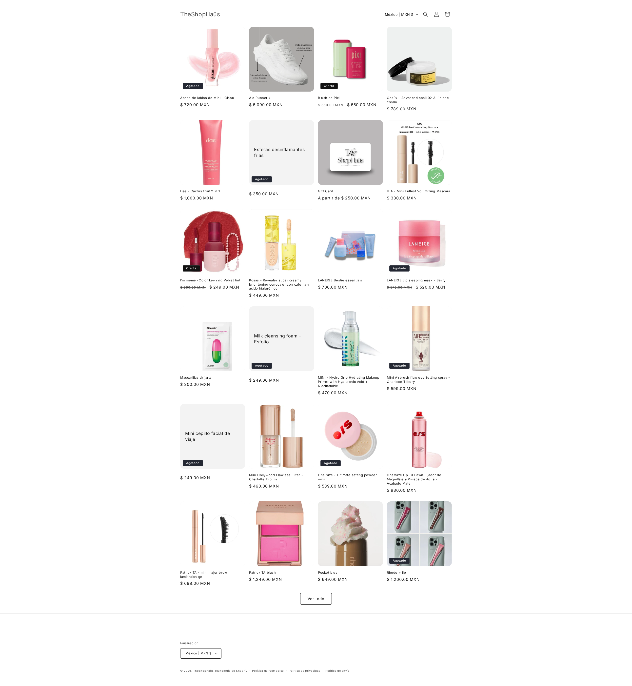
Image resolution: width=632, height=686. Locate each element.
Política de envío (337, 670)
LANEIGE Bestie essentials (340, 280)
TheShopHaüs (203, 670)
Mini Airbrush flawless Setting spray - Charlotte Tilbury (418, 379)
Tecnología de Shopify (231, 670)
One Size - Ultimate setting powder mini (347, 477)
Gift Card (325, 191)
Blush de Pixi (329, 98)
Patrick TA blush (262, 572)
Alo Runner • (260, 98)
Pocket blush (328, 572)
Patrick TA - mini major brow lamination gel (203, 574)
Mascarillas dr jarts (196, 377)
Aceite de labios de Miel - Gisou (207, 98)
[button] (425, 14)
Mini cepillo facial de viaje (207, 436)
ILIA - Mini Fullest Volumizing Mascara (418, 191)
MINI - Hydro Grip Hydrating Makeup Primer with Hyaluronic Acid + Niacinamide (348, 381)
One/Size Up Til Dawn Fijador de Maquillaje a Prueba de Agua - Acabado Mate (414, 479)
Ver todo (316, 598)
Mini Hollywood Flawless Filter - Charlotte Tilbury (276, 477)
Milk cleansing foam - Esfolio (277, 338)
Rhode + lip (396, 572)
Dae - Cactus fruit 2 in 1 (200, 191)
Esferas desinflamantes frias (279, 152)
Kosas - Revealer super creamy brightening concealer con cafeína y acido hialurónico (279, 284)
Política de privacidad (304, 670)
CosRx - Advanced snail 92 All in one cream (418, 100)
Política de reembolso (268, 670)
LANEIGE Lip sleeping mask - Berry (416, 280)
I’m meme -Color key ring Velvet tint (210, 280)
